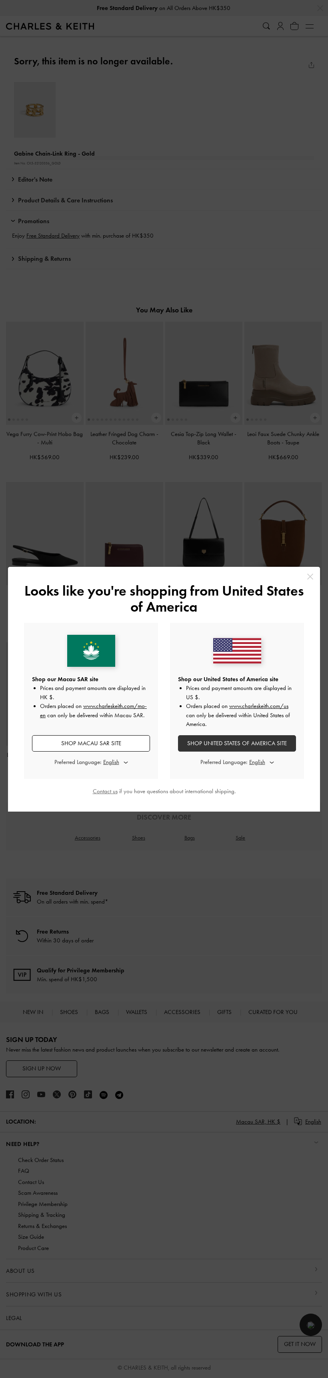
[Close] (310, 576)
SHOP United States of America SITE (237, 743)
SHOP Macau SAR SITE (91, 743)
